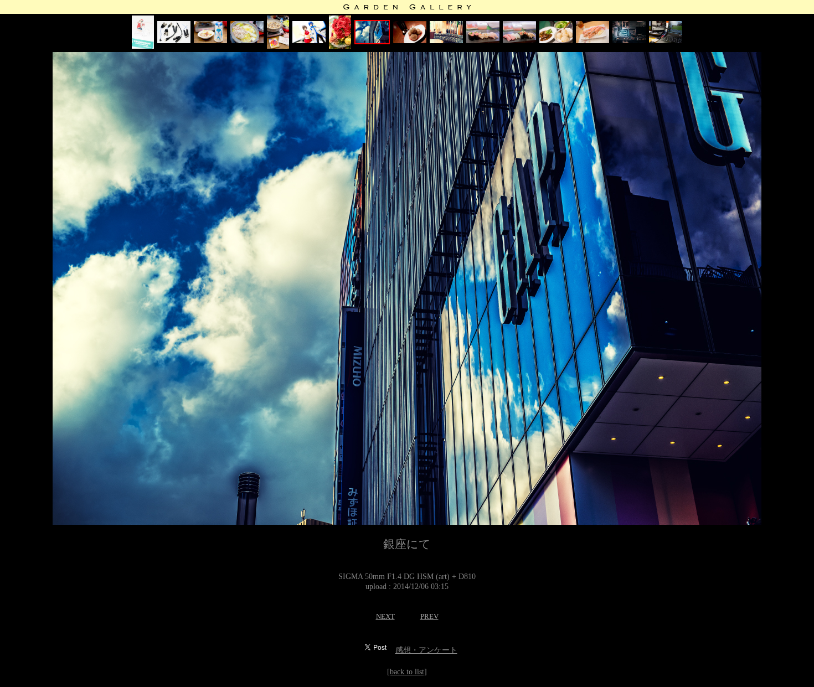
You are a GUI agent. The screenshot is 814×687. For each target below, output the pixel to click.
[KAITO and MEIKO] (309, 41)
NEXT (385, 616)
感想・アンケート (426, 650)
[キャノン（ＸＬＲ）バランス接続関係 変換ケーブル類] (173, 41)
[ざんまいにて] (482, 41)
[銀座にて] (340, 46)
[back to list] (407, 672)
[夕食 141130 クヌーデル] (556, 41)
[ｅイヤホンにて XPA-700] (665, 41)
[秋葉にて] (629, 41)
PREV (429, 616)
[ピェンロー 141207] (210, 41)
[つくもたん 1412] (143, 46)
